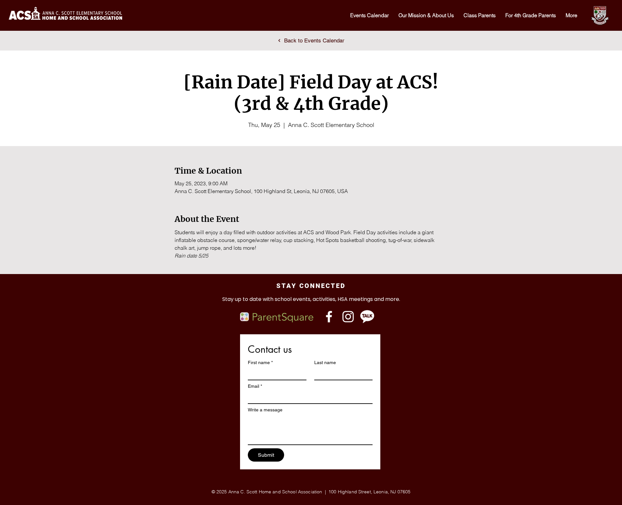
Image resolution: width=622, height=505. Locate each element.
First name (260, 362)
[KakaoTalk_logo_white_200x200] (367, 316)
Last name (325, 362)
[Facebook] (329, 316)
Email (255, 386)
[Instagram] (348, 316)
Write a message (265, 409)
